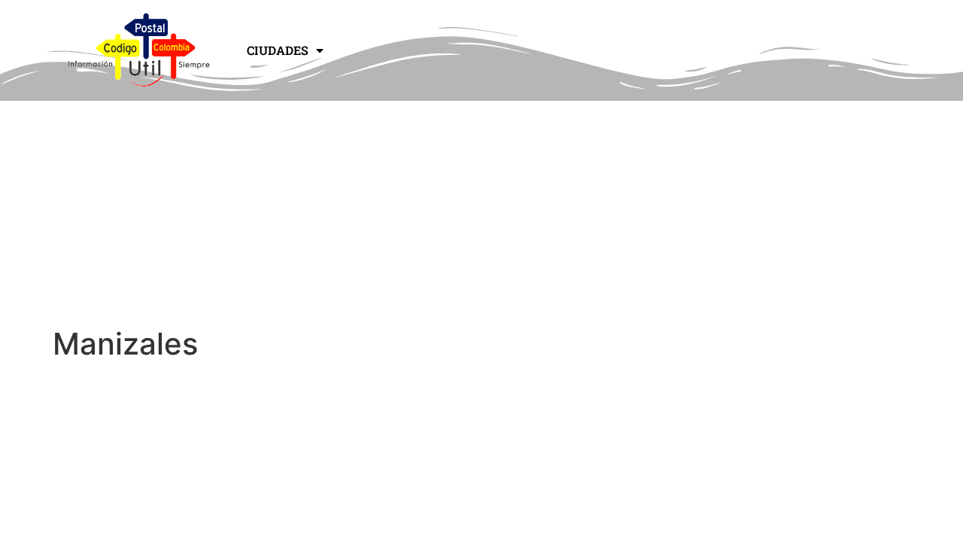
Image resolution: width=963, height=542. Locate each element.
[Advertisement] (481, 213)
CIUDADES (277, 50)
